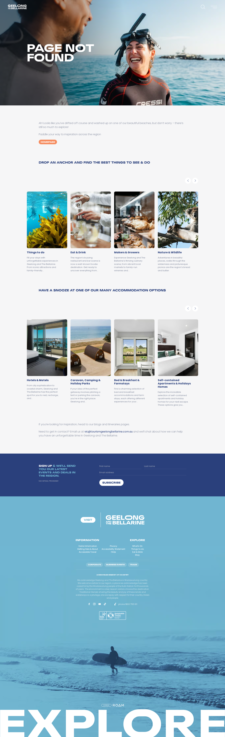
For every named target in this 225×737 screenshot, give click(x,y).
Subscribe (111, 482)
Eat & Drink (137, 552)
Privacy (113, 546)
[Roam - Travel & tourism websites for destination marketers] (118, 705)
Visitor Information (87, 546)
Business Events (115, 565)
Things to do (137, 549)
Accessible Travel (87, 552)
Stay (137, 555)
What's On (137, 546)
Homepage (48, 142)
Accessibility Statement (113, 549)
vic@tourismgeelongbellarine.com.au (108, 431)
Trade (133, 565)
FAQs (113, 552)
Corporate (94, 565)
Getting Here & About (87, 549)
